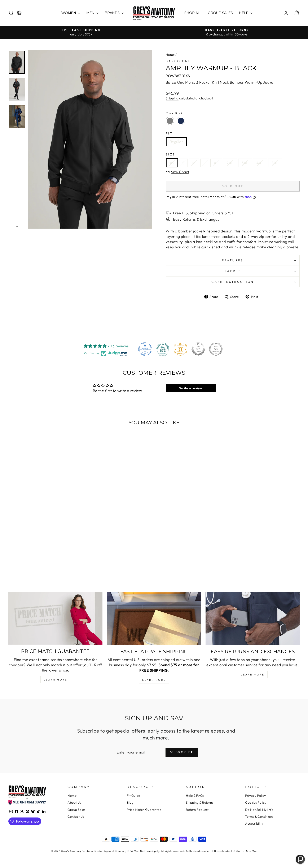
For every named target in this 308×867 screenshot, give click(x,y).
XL (216, 162)
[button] (300, 859)
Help (244, 13)
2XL (229, 162)
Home (170, 55)
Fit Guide (133, 796)
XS (172, 162)
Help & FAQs (195, 796)
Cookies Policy (256, 802)
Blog (130, 802)
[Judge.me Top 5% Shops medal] (198, 349)
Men (90, 13)
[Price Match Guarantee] (55, 618)
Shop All (193, 13)
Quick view (43, 531)
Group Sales (220, 13)
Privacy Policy (255, 796)
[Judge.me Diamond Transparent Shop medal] (145, 349)
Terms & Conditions (259, 817)
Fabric (233, 271)
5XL (275, 162)
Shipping (172, 98)
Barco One (178, 61)
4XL (260, 162)
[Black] (170, 121)
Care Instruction (232, 282)
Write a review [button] (190, 388)
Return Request (197, 810)
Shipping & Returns (199, 802)
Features (232, 260)
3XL (245, 162)
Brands (112, 13)
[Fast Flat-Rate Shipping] (154, 618)
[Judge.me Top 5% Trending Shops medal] (216, 349)
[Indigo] (181, 121)
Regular (176, 141)
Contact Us (75, 817)
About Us (74, 802)
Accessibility (254, 823)
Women (69, 13)
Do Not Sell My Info (259, 810)
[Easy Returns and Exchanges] (253, 618)
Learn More (55, 679)
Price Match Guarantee (144, 810)
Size (170, 154)
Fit (169, 133)
